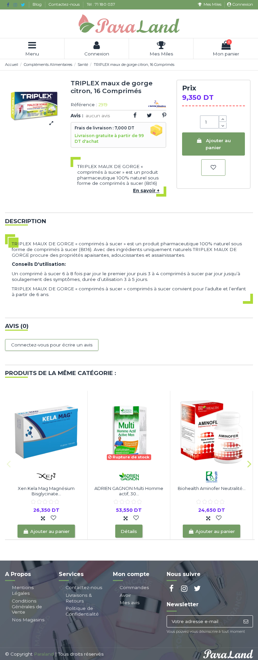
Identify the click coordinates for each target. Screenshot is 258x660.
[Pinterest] (164, 115)
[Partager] (134, 115)
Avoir (125, 595)
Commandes (134, 587)
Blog (38, 4)
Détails (129, 531)
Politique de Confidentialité (82, 611)
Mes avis (129, 602)
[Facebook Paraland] (8, 4)
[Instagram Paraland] (15, 4)
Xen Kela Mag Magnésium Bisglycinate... (46, 491)
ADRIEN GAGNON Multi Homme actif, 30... (128, 491)
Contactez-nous (64, 4)
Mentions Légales (23, 590)
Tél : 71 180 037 (101, 4)
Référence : (84, 104)
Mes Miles (212, 4)
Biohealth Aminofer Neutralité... (212, 488)
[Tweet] (149, 115)
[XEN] (46, 476)
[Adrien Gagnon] (129, 476)
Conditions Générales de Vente (27, 606)
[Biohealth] (212, 476)
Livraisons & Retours (79, 598)
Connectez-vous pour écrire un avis (51, 344)
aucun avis (98, 115)
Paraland (44, 654)
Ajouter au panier (218, 144)
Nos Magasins (28, 619)
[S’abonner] (246, 621)
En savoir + (146, 190)
